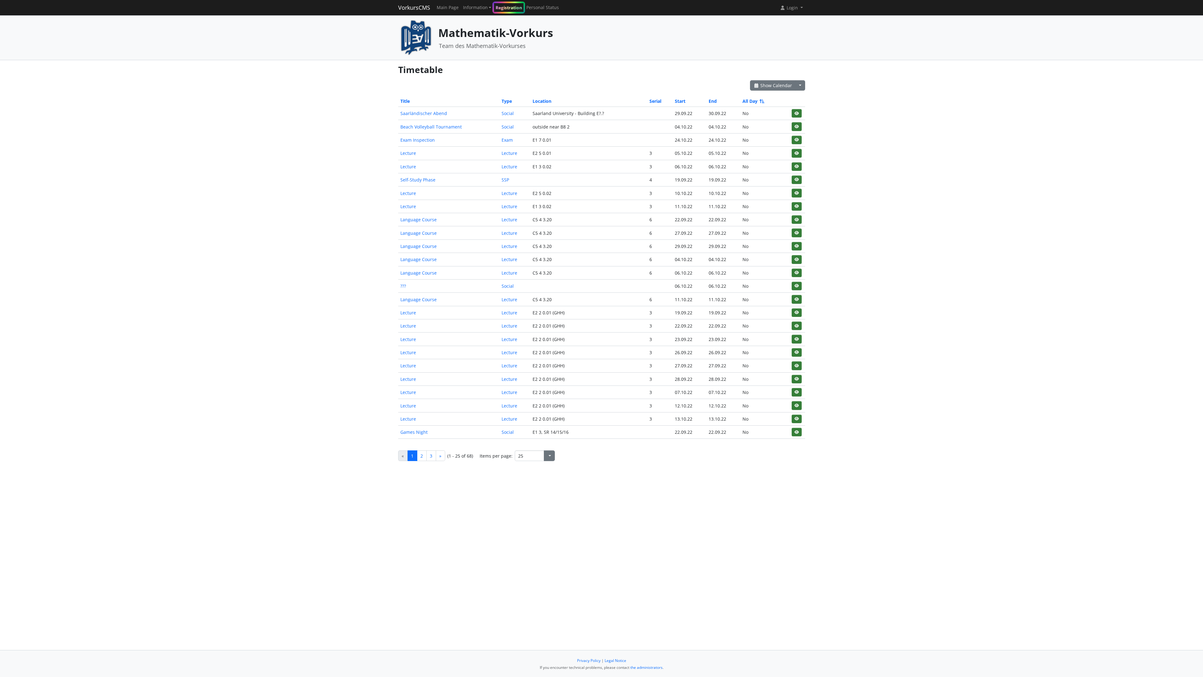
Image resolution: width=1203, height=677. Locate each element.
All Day (750, 101)
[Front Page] (416, 37)
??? (403, 286)
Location (542, 101)
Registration (508, 7)
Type (507, 101)
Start (680, 101)
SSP (505, 180)
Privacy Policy (589, 660)
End (713, 101)
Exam (507, 140)
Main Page (448, 7)
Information (475, 7)
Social (508, 113)
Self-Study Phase (417, 180)
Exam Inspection (417, 140)
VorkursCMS (414, 7)
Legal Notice (615, 660)
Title (405, 101)
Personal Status (542, 7)
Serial (655, 101)
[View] (796, 113)
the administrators (646, 667)
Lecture (408, 153)
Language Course (418, 220)
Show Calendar (775, 85)
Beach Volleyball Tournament (431, 127)
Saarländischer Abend (423, 113)
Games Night (414, 432)
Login (792, 8)
